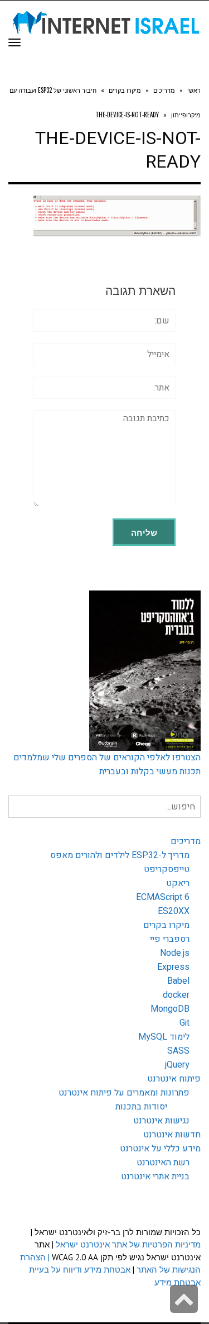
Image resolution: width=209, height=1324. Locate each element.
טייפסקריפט (166, 869)
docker (176, 995)
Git (184, 1023)
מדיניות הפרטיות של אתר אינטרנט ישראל (128, 1244)
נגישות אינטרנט (161, 1120)
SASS (178, 1051)
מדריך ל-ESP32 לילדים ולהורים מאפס (119, 855)
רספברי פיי (169, 939)
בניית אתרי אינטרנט (155, 1176)
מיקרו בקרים (166, 925)
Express (173, 967)
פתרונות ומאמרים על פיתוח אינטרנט (124, 1092)
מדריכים (186, 841)
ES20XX (173, 911)
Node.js (174, 953)
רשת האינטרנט (163, 1162)
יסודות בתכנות (141, 1106)
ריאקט (177, 883)
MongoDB (169, 1009)
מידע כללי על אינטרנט (160, 1148)
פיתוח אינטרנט (174, 1078)
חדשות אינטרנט (172, 1134)
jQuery (177, 1064)
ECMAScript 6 (162, 897)
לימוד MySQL (163, 1037)
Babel (178, 981)
